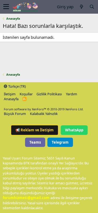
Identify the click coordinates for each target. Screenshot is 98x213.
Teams (35, 142)
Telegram (60, 142)
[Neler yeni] (81, 7)
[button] (6, 7)
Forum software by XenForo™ (44, 109)
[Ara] (92, 7)
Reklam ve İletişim (35, 130)
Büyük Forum (15, 113)
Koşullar (26, 93)
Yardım (71, 93)
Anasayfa (11, 98)
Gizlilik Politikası (49, 93)
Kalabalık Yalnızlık (44, 113)
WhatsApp (74, 130)
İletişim (10, 93)
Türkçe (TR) (16, 86)
